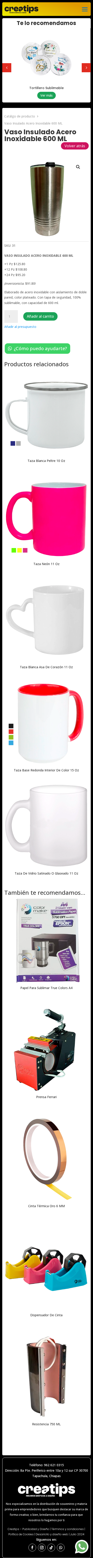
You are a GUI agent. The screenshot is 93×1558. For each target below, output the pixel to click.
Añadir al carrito (40, 316)
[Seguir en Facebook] (32, 1547)
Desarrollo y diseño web (52, 1534)
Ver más (46, 98)
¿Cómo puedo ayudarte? (40, 348)
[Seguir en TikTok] (51, 1547)
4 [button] (7, 67)
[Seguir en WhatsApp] (61, 1547)
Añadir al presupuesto (20, 326)
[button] (78, 167)
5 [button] (86, 67)
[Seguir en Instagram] (42, 1547)
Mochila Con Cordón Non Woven (46, 89)
